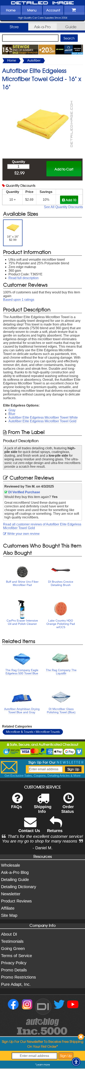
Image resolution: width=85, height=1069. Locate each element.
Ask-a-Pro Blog (15, 872)
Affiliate (7, 908)
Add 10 (70, 200)
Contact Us (29, 830)
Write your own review (23, 533)
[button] (76, 1061)
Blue (11, 414)
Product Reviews (16, 901)
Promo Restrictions (18, 977)
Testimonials (12, 941)
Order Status (67, 809)
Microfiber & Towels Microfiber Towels (33, 732)
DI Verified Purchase (23, 492)
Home (10, 10)
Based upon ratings (18, 299)
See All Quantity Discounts (63, 207)
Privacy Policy (13, 963)
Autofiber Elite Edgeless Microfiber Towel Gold (42, 421)
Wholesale (10, 865)
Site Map (9, 915)
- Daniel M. (43, 848)
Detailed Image (42, 3)
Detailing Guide (15, 879)
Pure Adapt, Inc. (16, 984)
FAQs (16, 806)
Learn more (43, 1064)
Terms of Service (16, 955)
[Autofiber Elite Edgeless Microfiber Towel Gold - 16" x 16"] (42, 95)
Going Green (13, 948)
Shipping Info (42, 809)
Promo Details (14, 970)
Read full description (23, 278)
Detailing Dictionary (18, 886)
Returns (55, 830)
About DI (9, 934)
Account (53, 10)
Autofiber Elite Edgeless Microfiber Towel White (43, 417)
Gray (11, 410)
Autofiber (33, 60)
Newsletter (10, 894)
